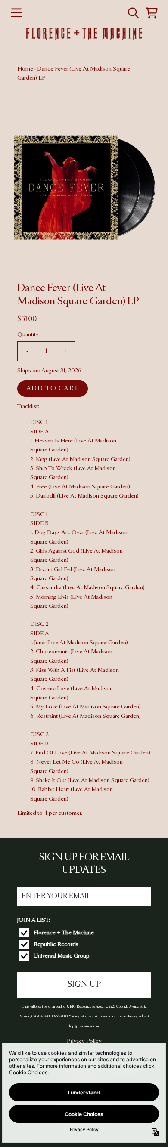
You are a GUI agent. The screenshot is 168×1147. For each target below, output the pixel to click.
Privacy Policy (84, 1041)
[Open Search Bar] (133, 13)
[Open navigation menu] (16, 12)
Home (25, 69)
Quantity (28, 334)
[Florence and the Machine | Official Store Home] (84, 34)
